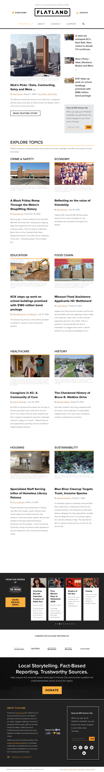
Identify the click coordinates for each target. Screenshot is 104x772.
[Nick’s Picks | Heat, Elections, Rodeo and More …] (69, 60)
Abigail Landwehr (64, 498)
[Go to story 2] (57, 623)
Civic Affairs (42, 94)
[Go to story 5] (63, 623)
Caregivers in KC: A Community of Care (24, 395)
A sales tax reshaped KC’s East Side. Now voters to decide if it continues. (84, 42)
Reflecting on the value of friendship (72, 202)
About (41, 23)
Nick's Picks (52, 94)
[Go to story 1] (55, 623)
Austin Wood (62, 305)
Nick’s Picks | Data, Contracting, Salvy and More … (32, 87)
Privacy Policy (73, 769)
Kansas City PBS (21, 713)
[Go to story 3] (59, 623)
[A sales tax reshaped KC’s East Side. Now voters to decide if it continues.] (69, 37)
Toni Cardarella (19, 502)
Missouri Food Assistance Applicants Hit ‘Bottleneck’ (73, 298)
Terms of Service (90, 769)
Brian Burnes (18, 214)
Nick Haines (17, 94)
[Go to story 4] (61, 623)
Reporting (24, 23)
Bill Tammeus (62, 209)
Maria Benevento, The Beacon (25, 314)
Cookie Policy (81, 769)
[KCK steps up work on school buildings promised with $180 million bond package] (69, 80)
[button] (32, 24)
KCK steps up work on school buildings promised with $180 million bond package (83, 87)
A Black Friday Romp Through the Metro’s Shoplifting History (25, 204)
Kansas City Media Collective (17, 743)
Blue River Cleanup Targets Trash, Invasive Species (74, 491)
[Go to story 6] (65, 623)
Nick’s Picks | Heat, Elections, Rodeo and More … (84, 64)
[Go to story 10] (73, 623)
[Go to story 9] (71, 623)
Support (71, 23)
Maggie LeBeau (63, 402)
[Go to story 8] (69, 623)
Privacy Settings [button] (64, 769)
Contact (56, 23)
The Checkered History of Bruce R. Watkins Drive (72, 395)
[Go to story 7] (67, 623)
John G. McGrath (19, 402)
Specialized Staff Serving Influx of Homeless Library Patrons (28, 493)
